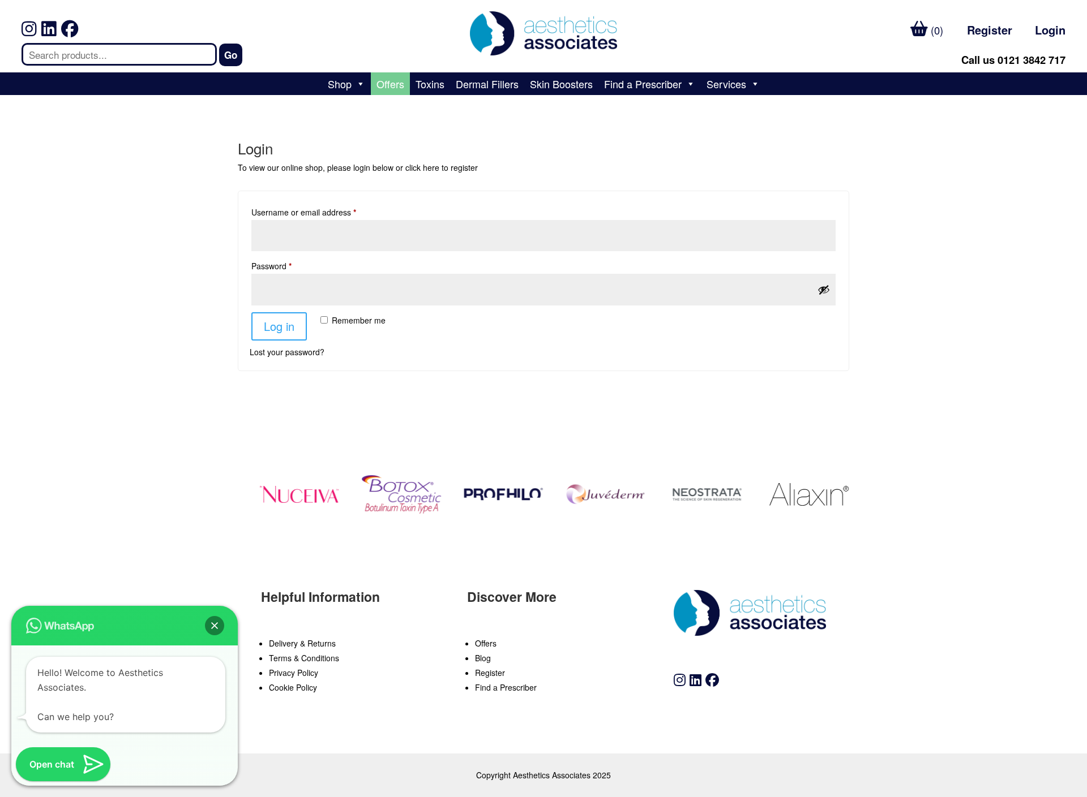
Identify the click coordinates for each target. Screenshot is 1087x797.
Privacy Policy (293, 672)
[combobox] (119, 54)
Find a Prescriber (643, 83)
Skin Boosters (561, 83)
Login (1050, 29)
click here (422, 167)
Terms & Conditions (304, 658)
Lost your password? (287, 351)
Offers (390, 83)
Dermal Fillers (487, 83)
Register (989, 29)
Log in (279, 326)
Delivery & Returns (302, 643)
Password (271, 266)
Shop (340, 83)
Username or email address (303, 212)
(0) (935, 30)
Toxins (430, 83)
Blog (483, 658)
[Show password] (824, 289)
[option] (293, 494)
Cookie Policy (293, 687)
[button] (214, 625)
